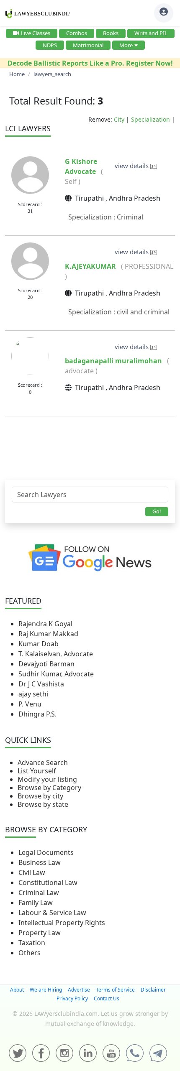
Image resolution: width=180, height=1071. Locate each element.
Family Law (35, 902)
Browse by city (40, 796)
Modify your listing (47, 779)
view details (132, 165)
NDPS (50, 45)
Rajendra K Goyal (45, 623)
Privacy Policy (72, 998)
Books (110, 33)
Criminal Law (38, 892)
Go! (156, 511)
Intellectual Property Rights (61, 922)
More (126, 45)
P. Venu (29, 704)
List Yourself (37, 770)
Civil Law (31, 872)
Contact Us (106, 998)
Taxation (31, 942)
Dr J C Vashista (41, 683)
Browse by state (43, 804)
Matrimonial (88, 45)
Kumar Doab (38, 643)
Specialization (150, 119)
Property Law (39, 932)
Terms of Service (115, 989)
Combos (76, 33)
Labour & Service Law (52, 912)
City (119, 119)
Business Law (39, 862)
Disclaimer (153, 989)
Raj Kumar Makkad (48, 633)
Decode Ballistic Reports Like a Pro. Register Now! (90, 63)
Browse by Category (49, 787)
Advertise (79, 989)
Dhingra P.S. (37, 714)
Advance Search (43, 762)
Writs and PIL (150, 33)
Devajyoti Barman (46, 663)
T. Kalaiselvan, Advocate (55, 653)
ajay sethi (33, 694)
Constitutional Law (47, 882)
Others (29, 952)
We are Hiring (46, 989)
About (17, 989)
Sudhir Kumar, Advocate (56, 673)
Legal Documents (46, 852)
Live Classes (35, 33)
